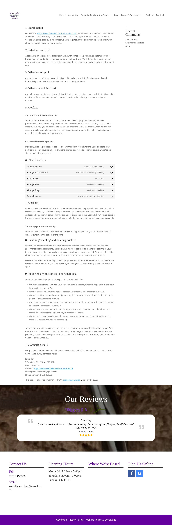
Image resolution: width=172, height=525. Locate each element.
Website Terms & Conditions (101, 519)
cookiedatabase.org (71, 380)
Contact (160, 15)
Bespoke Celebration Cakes (94, 15)
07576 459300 (127, 2)
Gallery (149, 15)
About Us (73, 15)
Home (62, 15)
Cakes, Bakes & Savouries (127, 15)
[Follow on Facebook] (131, 473)
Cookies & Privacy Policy (69, 519)
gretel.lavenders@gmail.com (25, 487)
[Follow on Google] (139, 473)
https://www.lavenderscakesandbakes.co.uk (57, 33)
